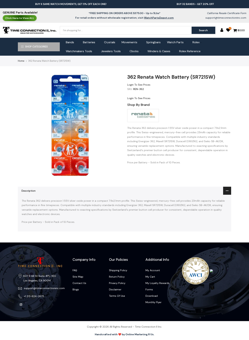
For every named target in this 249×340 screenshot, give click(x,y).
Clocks (134, 51)
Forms (149, 289)
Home (21, 60)
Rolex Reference (190, 51)
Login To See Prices (138, 84)
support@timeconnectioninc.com (225, 17)
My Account (152, 270)
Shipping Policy (118, 270)
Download (151, 295)
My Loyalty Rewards (157, 283)
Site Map (78, 276)
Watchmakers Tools (79, 51)
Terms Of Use (117, 295)
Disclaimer (115, 289)
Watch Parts (175, 42)
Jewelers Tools (111, 51)
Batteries (89, 42)
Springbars (153, 42)
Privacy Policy (117, 283)
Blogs (76, 289)
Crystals (109, 42)
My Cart (150, 276)
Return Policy (117, 276)
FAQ (75, 270)
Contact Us (79, 283)
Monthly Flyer (153, 302)
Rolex (196, 42)
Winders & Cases (158, 51)
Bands (70, 42)
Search (203, 30)
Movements (129, 42)
